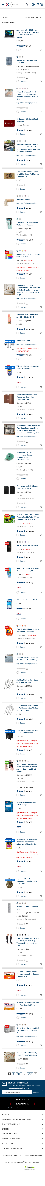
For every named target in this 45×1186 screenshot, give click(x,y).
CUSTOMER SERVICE (10, 1134)
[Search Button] (27, 4)
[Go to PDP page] (9, 40)
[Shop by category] (3, 4)
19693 (30, 1074)
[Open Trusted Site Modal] (29, 1168)
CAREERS (5, 1129)
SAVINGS (5, 1114)
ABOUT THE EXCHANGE (12, 1139)
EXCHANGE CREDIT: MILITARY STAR (16, 1119)
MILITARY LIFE (7, 1143)
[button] (12, 17)
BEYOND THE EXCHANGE (12, 1148)
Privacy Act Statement (33, 1155)
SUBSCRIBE (37, 1092)
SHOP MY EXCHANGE (11, 1124)
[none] (12, 17)
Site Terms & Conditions (12, 1155)
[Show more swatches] (28, 88)
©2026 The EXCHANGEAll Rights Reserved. (22, 1162)
